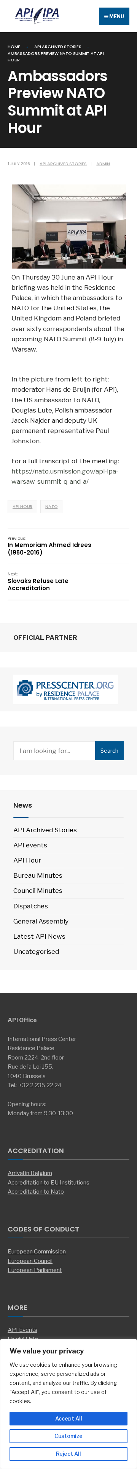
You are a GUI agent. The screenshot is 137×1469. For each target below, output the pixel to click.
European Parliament (35, 1270)
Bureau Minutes (37, 875)
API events (30, 845)
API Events (22, 1329)
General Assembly (40, 921)
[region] (68, 1404)
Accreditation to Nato (36, 1191)
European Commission (37, 1251)
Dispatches (30, 906)
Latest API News (39, 936)
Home (14, 47)
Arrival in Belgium (30, 1173)
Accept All (68, 1418)
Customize (68, 1436)
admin (103, 164)
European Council (30, 1260)
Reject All (68, 1453)
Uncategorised (36, 951)
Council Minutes (37, 890)
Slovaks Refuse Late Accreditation (38, 581)
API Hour (22, 506)
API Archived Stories (57, 47)
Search (109, 750)
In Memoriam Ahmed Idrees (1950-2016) (49, 545)
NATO (51, 506)
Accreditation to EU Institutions (48, 1182)
